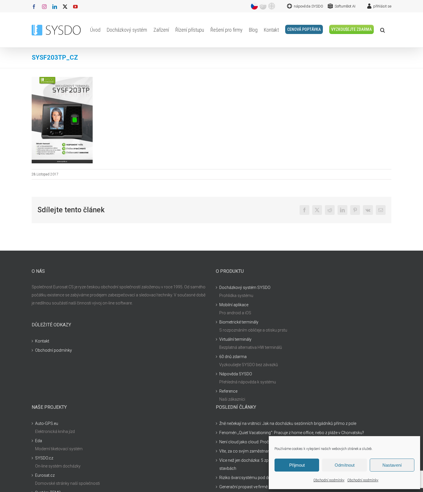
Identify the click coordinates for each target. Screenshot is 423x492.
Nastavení (392, 465)
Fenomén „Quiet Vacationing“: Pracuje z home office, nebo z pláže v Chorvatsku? (291, 432)
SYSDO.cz (44, 458)
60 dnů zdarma (233, 356)
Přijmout (297, 465)
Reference (228, 391)
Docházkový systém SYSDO (244, 287)
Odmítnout (345, 465)
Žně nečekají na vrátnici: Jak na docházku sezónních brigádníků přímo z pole (287, 423)
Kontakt (42, 341)
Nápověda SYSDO (235, 374)
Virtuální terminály (235, 339)
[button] (382, 30)
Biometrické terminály (238, 322)
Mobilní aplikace (233, 304)
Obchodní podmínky (328, 480)
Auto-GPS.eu (46, 423)
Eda (38, 440)
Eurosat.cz (45, 475)
